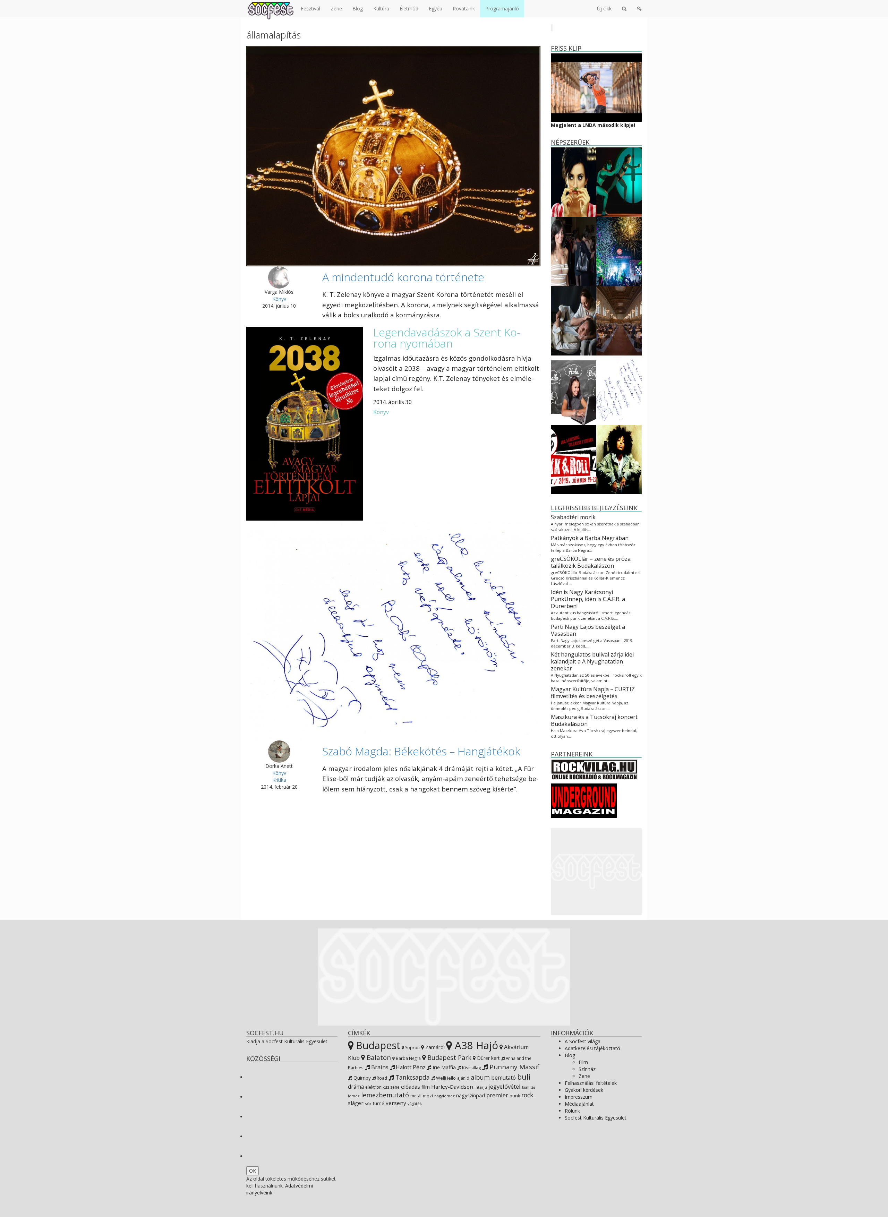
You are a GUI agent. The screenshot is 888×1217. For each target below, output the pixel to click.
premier (497, 1095)
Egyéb (435, 8)
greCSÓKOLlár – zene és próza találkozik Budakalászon (591, 562)
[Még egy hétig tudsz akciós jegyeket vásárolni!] (573, 459)
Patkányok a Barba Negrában (590, 538)
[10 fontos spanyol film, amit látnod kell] (573, 181)
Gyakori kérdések (584, 1090)
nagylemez (444, 1095)
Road (381, 1078)
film (425, 1086)
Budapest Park (448, 1057)
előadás (410, 1086)
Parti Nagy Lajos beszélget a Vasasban (588, 630)
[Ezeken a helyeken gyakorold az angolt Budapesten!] (573, 389)
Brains (379, 1067)
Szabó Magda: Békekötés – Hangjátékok (421, 751)
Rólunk (572, 1110)
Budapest (376, 1045)
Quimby (361, 1077)
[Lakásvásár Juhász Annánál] (573, 251)
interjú (481, 1087)
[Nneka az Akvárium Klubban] (619, 459)
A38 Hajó (475, 1045)
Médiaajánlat (579, 1103)
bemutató (503, 1077)
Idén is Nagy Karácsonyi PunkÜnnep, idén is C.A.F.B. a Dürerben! (588, 599)
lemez (354, 1095)
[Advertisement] (596, 871)
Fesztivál (310, 8)
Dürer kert (488, 1058)
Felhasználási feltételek (591, 1083)
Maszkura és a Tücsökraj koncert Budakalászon (594, 720)
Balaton (378, 1057)
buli (524, 1077)
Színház (587, 1069)
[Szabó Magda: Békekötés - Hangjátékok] (619, 389)
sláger (356, 1102)
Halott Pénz (410, 1067)
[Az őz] (573, 320)
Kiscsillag (471, 1067)
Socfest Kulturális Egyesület (595, 1117)
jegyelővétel (504, 1086)
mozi (428, 1096)
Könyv (279, 298)
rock (527, 1095)
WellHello (445, 1078)
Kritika (279, 780)
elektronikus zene (382, 1087)
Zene (336, 8)
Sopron (412, 1048)
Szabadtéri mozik (573, 517)
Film (583, 1062)
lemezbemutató (385, 1095)
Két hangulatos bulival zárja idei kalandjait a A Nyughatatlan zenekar (592, 661)
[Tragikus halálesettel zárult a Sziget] (619, 251)
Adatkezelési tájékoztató (592, 1048)
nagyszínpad (470, 1095)
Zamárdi (434, 1047)
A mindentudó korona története (403, 276)
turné (378, 1103)
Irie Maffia (443, 1067)
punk (515, 1096)
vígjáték (415, 1103)
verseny (396, 1102)
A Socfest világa (582, 1041)
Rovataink (464, 8)
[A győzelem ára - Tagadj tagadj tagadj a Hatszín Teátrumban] (619, 181)
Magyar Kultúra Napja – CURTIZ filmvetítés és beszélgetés (593, 692)
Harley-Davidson (452, 1086)
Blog (357, 8)
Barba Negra (408, 1058)
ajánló (463, 1078)
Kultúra (381, 8)
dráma (356, 1086)
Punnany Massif (513, 1066)
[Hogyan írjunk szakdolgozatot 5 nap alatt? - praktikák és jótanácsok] (619, 320)
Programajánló (502, 8)
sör (368, 1103)
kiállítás (528, 1087)
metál (415, 1096)
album (480, 1077)
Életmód (409, 8)
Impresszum (578, 1097)
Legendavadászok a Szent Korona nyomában (446, 338)
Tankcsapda (412, 1077)
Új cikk (604, 8)
